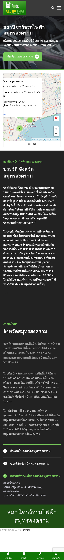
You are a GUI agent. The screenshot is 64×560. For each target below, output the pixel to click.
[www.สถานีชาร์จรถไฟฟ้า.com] (14, 8)
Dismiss (26, 529)
